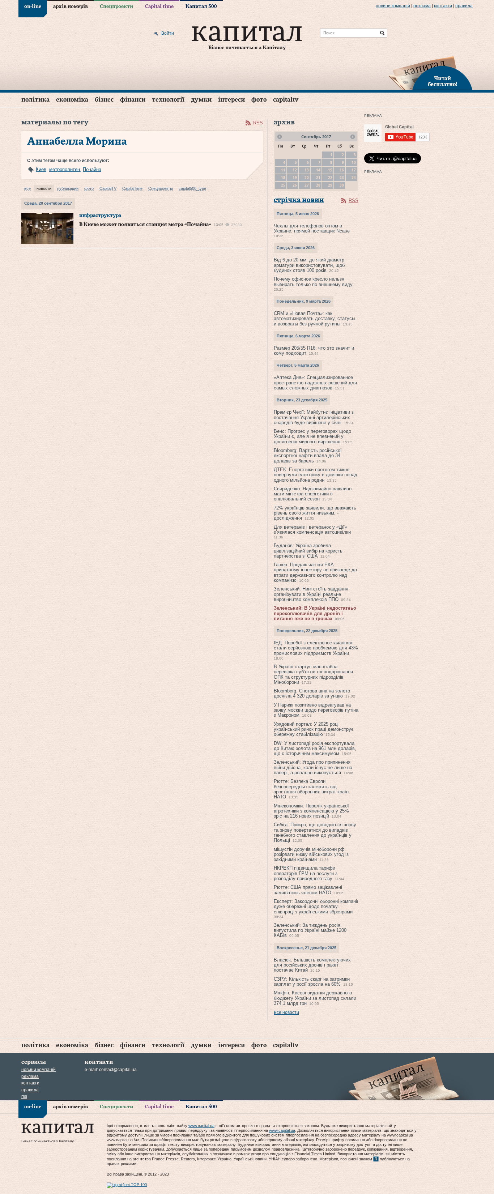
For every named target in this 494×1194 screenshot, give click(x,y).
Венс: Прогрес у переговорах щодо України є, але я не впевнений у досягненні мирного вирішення (312, 436)
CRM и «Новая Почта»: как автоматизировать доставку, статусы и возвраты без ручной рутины (314, 319)
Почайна (92, 169)
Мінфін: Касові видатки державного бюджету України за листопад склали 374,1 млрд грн (315, 998)
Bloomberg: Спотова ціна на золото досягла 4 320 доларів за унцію (312, 693)
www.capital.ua (201, 1125)
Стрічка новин (299, 200)
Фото (259, 100)
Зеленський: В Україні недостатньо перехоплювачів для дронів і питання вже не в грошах (315, 613)
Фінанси (132, 100)
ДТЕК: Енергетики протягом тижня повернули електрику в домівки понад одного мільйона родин (315, 475)
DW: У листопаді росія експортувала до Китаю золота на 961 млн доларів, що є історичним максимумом (315, 748)
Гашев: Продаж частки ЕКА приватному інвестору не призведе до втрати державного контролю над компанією (315, 572)
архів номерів (70, 6)
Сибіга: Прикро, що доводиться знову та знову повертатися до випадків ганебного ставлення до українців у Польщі (315, 832)
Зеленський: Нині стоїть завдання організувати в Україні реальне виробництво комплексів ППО (311, 594)
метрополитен (64, 169)
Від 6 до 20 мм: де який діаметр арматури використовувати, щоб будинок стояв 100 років (309, 265)
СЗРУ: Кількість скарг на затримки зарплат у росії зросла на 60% (312, 981)
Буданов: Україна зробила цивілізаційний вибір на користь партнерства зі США (308, 551)
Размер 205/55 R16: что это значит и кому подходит (314, 350)
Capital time (159, 6)
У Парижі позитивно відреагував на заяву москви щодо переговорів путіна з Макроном (316, 710)
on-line (32, 6)
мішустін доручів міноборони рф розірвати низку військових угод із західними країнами (311, 854)
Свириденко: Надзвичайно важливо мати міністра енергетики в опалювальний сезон (313, 494)
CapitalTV (285, 100)
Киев (41, 169)
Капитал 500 (201, 6)
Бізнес (104, 100)
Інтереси (231, 100)
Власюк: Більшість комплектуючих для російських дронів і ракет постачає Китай (312, 965)
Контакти (443, 5)
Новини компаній (393, 5)
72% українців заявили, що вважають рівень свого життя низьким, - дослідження (315, 513)
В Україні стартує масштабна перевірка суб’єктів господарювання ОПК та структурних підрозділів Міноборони (313, 674)
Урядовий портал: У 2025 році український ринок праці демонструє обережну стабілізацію (314, 729)
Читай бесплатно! (442, 82)
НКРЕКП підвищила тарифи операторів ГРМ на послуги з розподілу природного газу (305, 873)
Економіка (72, 100)
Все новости (286, 1012)
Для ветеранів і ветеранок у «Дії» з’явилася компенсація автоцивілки (312, 529)
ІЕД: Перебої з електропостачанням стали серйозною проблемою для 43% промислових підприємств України (316, 648)
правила (464, 5)
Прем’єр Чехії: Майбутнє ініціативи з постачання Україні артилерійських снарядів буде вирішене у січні (314, 417)
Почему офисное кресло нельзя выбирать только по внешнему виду (313, 281)
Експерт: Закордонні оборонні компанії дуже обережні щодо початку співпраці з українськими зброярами (316, 906)
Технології (168, 100)
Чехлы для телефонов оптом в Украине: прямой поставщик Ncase (312, 228)
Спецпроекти (116, 6)
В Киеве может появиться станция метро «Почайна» (145, 224)
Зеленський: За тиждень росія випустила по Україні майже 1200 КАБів (310, 930)
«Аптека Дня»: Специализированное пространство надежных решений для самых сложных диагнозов (315, 383)
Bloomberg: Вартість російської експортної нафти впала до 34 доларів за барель (308, 456)
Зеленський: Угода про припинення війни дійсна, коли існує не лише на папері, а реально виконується (313, 767)
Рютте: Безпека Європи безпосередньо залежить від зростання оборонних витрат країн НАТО (311, 789)
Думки (201, 100)
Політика (35, 100)
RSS (258, 122)
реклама (422, 5)
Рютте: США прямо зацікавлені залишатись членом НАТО (308, 889)
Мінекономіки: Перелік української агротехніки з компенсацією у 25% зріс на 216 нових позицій (311, 811)
